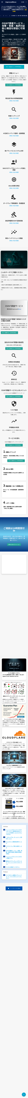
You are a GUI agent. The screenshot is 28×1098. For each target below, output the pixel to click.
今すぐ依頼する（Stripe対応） (14, 66)
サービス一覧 (6, 15)
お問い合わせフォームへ (14, 544)
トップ (1, 15)
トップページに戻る (14, 888)
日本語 (24, 2)
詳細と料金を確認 (14, 101)
